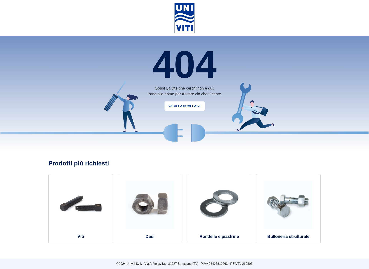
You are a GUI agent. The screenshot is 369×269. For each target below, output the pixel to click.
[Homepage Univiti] (184, 17)
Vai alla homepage (184, 106)
